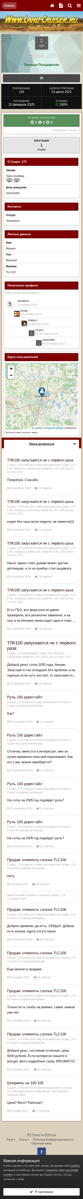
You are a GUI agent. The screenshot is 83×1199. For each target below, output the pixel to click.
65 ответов (42, 884)
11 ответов (46, 721)
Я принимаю (43, 1192)
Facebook (41, 1152)
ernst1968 (48, 339)
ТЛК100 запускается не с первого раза (40, 460)
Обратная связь (41, 1143)
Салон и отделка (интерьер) (25, 705)
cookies (75, 1165)
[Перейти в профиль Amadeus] (9, 304)
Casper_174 (14, 465)
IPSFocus (50, 1135)
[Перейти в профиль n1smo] (31, 333)
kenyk (24, 310)
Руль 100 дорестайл (24, 697)
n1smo (39, 330)
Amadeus (23, 300)
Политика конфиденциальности (53, 1139)
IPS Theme (33, 1135)
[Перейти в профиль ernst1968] (39, 343)
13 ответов (44, 488)
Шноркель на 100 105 (25, 1083)
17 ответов (42, 1111)
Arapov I (33, 320)
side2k (11, 895)
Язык (10, 1139)
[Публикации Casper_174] (41, 78)
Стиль (23, 1139)
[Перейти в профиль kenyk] (17, 314)
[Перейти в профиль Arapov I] (24, 323)
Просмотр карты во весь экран (21, 432)
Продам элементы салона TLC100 (36, 860)
